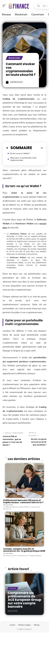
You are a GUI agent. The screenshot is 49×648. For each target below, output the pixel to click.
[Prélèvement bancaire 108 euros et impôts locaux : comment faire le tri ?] (24, 480)
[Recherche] (38, 6)
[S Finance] (19, 6)
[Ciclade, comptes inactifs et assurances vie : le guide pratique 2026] (24, 529)
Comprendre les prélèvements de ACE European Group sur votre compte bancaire (24, 600)
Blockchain (14, 58)
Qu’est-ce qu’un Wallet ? (20, 153)
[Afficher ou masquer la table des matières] (37, 147)
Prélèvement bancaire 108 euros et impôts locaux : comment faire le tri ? (23, 501)
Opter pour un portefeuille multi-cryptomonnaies (23, 159)
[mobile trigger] (5, 6)
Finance (12, 588)
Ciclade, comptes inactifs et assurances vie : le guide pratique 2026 (24, 550)
